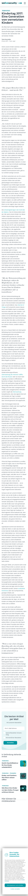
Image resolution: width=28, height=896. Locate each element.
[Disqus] (14, 825)
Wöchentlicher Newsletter (13, 737)
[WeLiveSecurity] (12, 3)
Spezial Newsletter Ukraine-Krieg (14, 733)
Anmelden (10, 742)
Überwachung (17, 392)
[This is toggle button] (25, 3)
